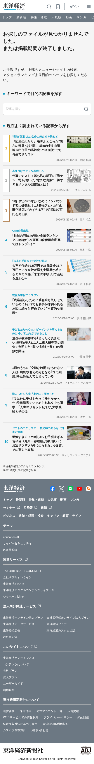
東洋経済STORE (13, 583)
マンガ (82, 17)
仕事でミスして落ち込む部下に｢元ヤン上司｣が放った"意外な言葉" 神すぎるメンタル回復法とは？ (37, 180)
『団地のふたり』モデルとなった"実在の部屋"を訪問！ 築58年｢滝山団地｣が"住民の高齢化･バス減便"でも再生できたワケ (37, 148)
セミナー (9, 507)
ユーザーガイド (13, 683)
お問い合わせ (40, 730)
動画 (69, 17)
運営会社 (8, 711)
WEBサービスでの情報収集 (20, 717)
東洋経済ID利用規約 (55, 724)
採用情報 (25, 711)
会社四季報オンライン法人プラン (68, 617)
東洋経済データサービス (19, 624)
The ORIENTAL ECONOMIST (22, 571)
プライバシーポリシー (58, 717)
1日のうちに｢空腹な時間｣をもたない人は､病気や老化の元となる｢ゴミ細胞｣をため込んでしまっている (37, 372)
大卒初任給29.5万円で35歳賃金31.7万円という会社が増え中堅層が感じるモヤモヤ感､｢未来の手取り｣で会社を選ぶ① (37, 272)
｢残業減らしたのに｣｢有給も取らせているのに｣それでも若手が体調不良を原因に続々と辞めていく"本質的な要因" (37, 306)
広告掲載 (73, 711)
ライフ (76, 515)
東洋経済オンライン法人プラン (23, 617)
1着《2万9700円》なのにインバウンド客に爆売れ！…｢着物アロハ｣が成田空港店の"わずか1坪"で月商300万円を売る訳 (37, 207)
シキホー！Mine (13, 596)
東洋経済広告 (11, 630)
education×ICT (12, 537)
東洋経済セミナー (58, 624)
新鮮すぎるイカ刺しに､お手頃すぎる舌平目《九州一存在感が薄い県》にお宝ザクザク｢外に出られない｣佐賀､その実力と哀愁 (37, 443)
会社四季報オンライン (17, 577)
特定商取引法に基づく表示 (20, 724)
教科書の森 (10, 636)
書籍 (44, 507)
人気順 (56, 17)
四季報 (28, 507)
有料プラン (10, 670)
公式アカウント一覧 (49, 711)
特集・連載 (39, 17)
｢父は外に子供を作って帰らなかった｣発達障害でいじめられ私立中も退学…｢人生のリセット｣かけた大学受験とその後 (37, 405)
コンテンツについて (16, 664)
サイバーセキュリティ (17, 543)
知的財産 (83, 717)
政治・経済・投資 (31, 515)
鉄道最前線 (10, 550)
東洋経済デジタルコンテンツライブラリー (30, 590)
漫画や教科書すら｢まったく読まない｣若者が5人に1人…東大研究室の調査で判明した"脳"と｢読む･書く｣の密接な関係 (38, 344)
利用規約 (8, 690)
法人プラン (10, 677)
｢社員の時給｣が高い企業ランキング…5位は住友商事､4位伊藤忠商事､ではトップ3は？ (37, 240)
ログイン (73, 6)
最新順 (21, 17)
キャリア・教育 (58, 515)
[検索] (86, 109)
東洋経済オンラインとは (19, 658)
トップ (7, 17)
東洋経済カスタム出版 (61, 630)
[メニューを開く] (89, 6)
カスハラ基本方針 (14, 730)
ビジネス (9, 515)
